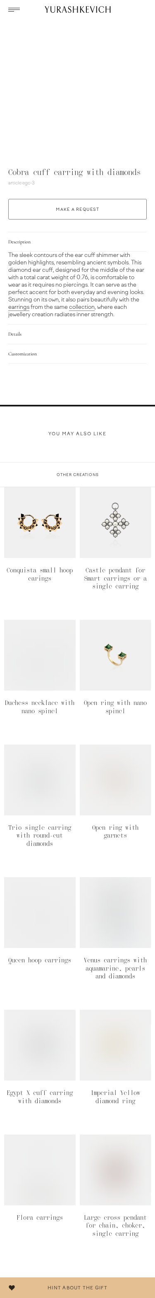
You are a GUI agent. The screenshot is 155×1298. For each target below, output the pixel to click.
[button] (14, 9)
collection (82, 306)
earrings (18, 306)
